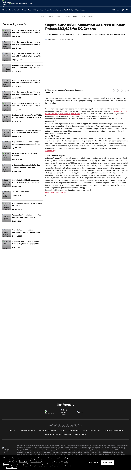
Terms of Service (11, 468)
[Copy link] (127, 90)
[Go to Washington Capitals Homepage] (20, 3)
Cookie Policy (36, 462)
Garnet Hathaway (51, 114)
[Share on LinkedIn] (122, 90)
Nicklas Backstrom (121, 111)
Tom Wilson (75, 114)
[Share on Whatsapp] (114, 90)
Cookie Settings (93, 462)
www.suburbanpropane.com (56, 193)
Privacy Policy (23, 462)
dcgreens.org (50, 151)
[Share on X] (118, 90)
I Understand (107, 462)
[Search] (127, 10)
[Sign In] (123, 10)
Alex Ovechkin (64, 114)
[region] (65, 462)
